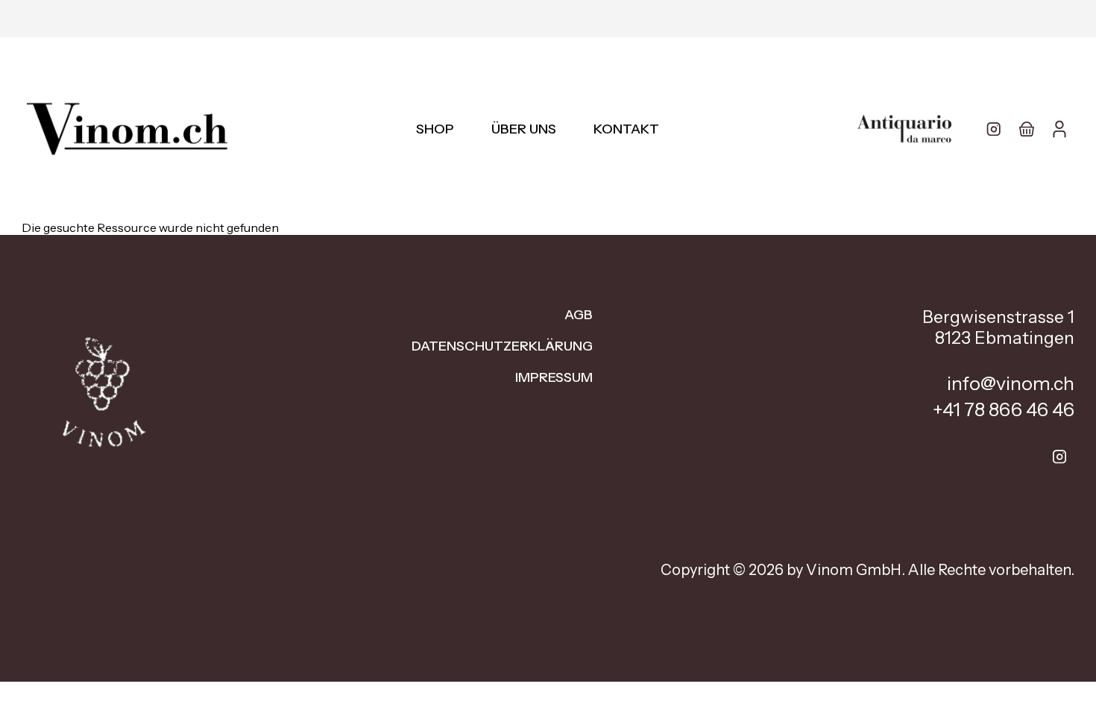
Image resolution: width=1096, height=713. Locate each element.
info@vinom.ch (1010, 383)
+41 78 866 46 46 (1003, 409)
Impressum (554, 377)
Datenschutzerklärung (502, 346)
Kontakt (626, 129)
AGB (578, 315)
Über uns (523, 129)
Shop (435, 129)
